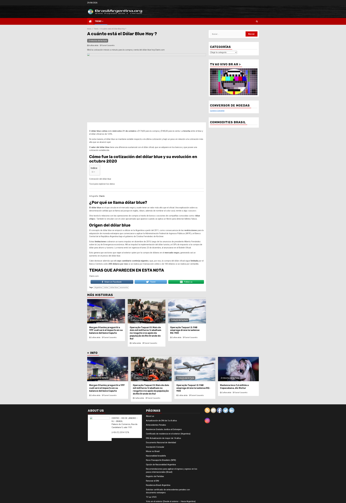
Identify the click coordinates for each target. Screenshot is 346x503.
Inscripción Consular (155, 447)
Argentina (98, 287)
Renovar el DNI (152, 481)
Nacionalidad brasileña (156, 456)
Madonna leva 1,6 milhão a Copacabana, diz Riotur (234, 386)
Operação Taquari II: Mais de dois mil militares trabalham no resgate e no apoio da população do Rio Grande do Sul (145, 333)
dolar (106, 287)
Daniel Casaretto (108, 45)
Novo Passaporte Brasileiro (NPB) (161, 460)
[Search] (257, 21)
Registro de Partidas (155, 476)
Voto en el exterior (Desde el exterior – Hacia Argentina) (171, 501)
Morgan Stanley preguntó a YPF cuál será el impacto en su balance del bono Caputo (106, 330)
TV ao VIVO (151, 497)
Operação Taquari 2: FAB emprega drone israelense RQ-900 (184, 330)
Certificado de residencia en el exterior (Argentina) (168, 433)
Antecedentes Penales (156, 425)
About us (150, 416)
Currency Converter (217, 111)
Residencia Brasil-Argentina (158, 485)
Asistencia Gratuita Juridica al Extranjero (164, 429)
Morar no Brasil (152, 451)
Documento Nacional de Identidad (161, 442)
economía (124, 287)
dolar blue (114, 287)
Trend (98, 21)
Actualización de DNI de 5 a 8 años (161, 420)
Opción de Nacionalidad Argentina (161, 464)
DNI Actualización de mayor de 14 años (163, 438)
